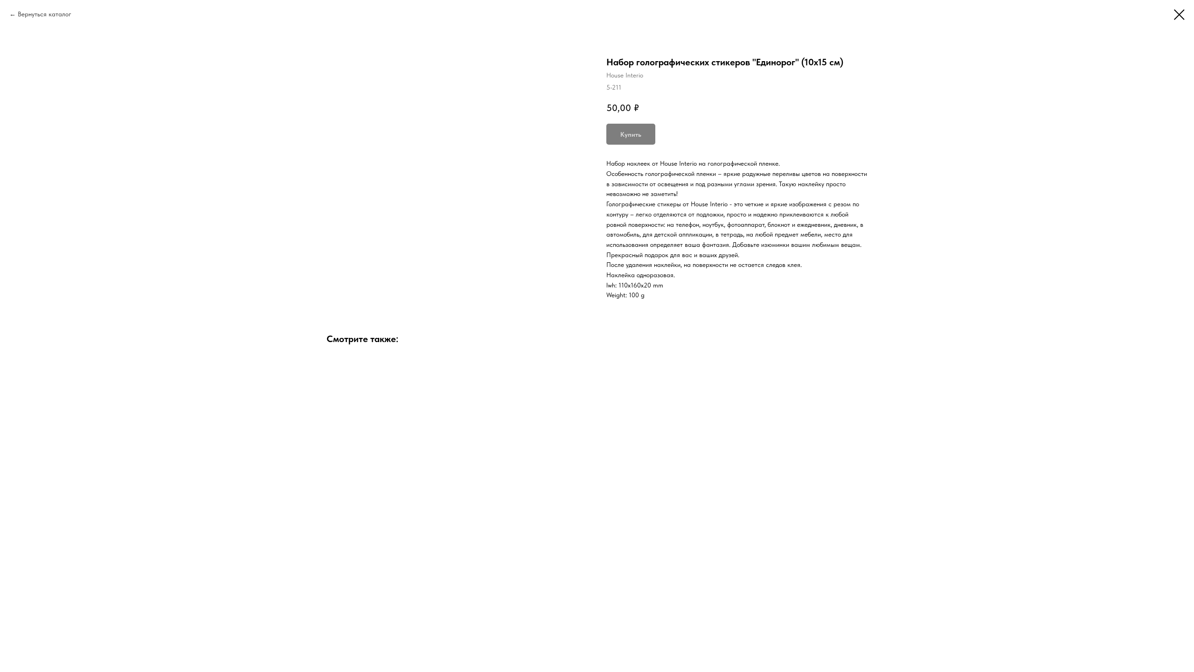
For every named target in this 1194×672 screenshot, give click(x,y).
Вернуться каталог (44, 14)
